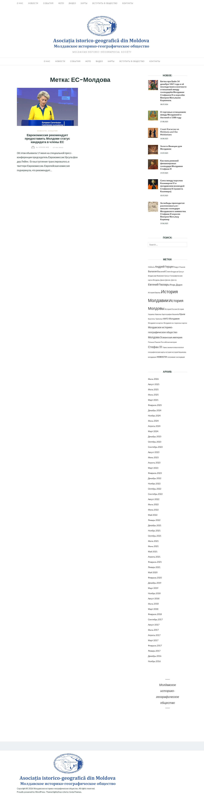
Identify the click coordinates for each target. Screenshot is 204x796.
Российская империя (169, 342)
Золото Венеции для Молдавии (171, 147)
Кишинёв (175, 314)
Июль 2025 (153, 389)
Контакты (127, 3)
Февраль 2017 (155, 645)
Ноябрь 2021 (154, 530)
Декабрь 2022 (154, 478)
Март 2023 (153, 468)
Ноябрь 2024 (154, 415)
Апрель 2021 (154, 556)
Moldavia (151, 267)
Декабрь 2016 (154, 656)
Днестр (174, 280)
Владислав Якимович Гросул (159, 276)
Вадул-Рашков (179, 267)
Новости (33, 3)
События (48, 3)
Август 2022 (153, 499)
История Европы (154, 292)
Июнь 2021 (153, 546)
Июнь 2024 (153, 421)
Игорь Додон (176, 284)
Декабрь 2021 (154, 525)
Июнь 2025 (153, 394)
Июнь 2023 (153, 457)
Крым (182, 314)
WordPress (40, 792)
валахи (170, 347)
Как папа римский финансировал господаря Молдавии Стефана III (171, 164)
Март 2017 (153, 640)
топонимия (171, 357)
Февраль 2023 (155, 473)
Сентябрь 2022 (155, 494)
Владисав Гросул (177, 272)
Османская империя (171, 337)
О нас (20, 3)
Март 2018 (153, 609)
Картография (167, 314)
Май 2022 (152, 515)
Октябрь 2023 (154, 441)
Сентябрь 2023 (155, 447)
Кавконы (158, 314)
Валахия (152, 271)
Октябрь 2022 (154, 488)
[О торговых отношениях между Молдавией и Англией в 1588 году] (153, 116)
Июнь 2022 (153, 509)
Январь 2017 (154, 650)
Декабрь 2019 (154, 583)
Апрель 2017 (154, 635)
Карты (84, 3)
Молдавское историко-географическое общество (56, 788)
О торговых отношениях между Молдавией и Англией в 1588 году (173, 115)
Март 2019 (153, 588)
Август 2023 (153, 452)
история (168, 352)
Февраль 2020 (155, 577)
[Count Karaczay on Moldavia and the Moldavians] (153, 133)
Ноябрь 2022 (154, 483)
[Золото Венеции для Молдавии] (153, 150)
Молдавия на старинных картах (175, 323)
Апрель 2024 (154, 426)
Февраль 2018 (155, 614)
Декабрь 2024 (154, 410)
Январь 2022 (154, 520)
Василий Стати (164, 271)
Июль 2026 (153, 379)
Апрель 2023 (154, 462)
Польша (151, 342)
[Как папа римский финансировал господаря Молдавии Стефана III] (153, 164)
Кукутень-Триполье (155, 319)
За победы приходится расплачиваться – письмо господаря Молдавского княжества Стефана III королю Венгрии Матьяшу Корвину (173, 211)
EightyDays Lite (59, 792)
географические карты (156, 352)
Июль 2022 (153, 504)
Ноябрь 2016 (154, 661)
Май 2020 (152, 572)
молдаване (152, 357)
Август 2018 (153, 598)
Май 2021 (152, 551)
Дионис (168, 280)
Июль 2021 (153, 541)
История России (171, 309)
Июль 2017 (153, 630)
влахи (175, 347)
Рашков (157, 342)
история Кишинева (179, 352)
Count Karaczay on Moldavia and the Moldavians (169, 132)
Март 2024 (153, 431)
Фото (61, 3)
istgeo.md (43, 147)
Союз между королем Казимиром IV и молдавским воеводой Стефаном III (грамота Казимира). (172, 186)
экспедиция (180, 357)
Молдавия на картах (155, 323)
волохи (181, 347)
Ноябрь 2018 (154, 593)
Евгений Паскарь (158, 284)
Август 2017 (153, 624)
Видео (72, 3)
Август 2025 (153, 384)
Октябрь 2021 (154, 535)
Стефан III (155, 347)
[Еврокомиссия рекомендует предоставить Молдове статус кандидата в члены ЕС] (47, 106)
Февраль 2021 (155, 562)
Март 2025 (153, 400)
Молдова (153, 337)
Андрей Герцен (164, 266)
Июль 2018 (153, 603)
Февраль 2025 (155, 405)
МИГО (165, 319)
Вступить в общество (104, 3)
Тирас (164, 347)
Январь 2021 (154, 567)
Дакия (162, 280)
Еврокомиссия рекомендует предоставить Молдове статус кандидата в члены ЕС (47, 138)
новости (162, 356)
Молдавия (174, 318)
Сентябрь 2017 (155, 619)
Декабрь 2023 (154, 436)
